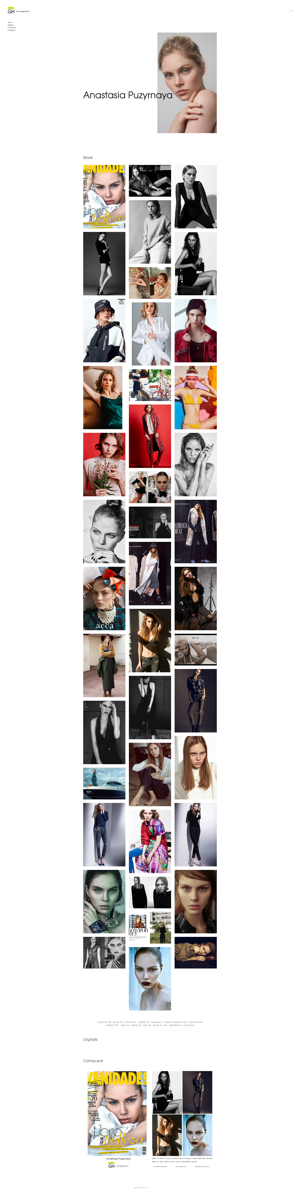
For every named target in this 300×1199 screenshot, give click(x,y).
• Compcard (11, 27)
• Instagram (11, 30)
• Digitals (10, 25)
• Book (9, 22)
